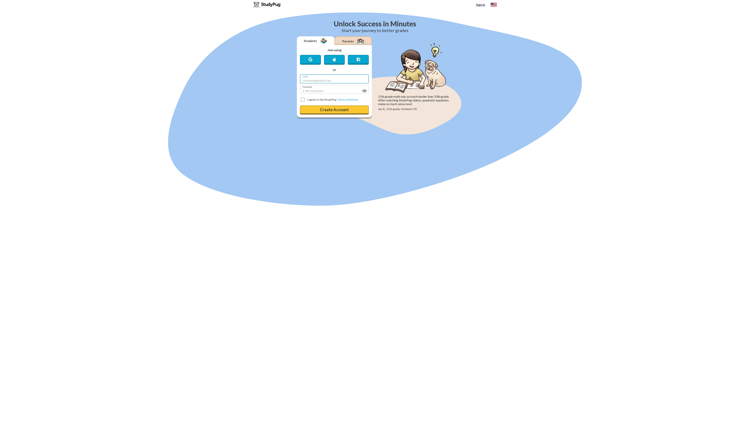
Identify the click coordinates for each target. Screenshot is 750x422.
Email (305, 76)
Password (307, 87)
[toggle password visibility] (364, 91)
